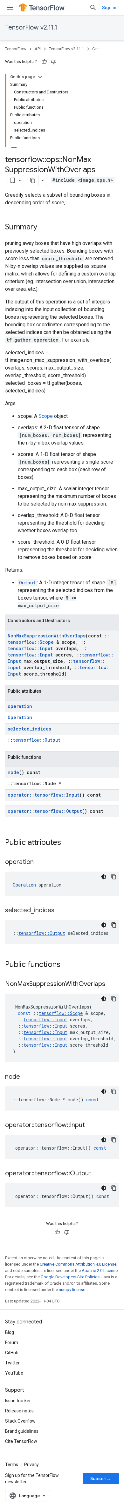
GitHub (11, 1352)
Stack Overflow (20, 1421)
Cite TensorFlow (21, 1441)
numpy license (72, 1289)
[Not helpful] (54, 61)
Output (27, 583)
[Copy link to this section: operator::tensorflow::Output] (97, 1174)
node (13, 772)
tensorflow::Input (30, 648)
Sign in (109, 7)
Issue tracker (18, 1400)
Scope (45, 416)
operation (20, 706)
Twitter (12, 1362)
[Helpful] (44, 61)
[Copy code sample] (114, 877)
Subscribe (101, 1478)
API (38, 48)
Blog (9, 1332)
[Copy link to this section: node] (26, 1077)
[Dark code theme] (104, 877)
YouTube (14, 1373)
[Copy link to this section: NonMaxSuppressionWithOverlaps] (111, 984)
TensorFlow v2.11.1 (31, 27)
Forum (11, 1342)
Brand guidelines (21, 1431)
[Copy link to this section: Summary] (43, 227)
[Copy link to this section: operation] (40, 862)
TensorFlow (15, 48)
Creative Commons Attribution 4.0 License (78, 1264)
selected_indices (29, 729)
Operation (20, 717)
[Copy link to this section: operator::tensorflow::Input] (91, 1125)
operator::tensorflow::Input (43, 795)
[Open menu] (10, 7)
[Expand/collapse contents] (40, 77)
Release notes (19, 1410)
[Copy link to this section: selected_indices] (60, 910)
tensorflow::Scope (31, 642)
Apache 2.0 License (100, 1270)
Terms (11, 1464)
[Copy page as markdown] (32, 180)
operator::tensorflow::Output (45, 811)
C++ (95, 48)
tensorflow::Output (36, 740)
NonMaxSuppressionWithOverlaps (47, 636)
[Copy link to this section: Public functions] (66, 965)
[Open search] (93, 7)
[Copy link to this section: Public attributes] (67, 843)
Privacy (31, 1464)
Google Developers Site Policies (70, 1276)
